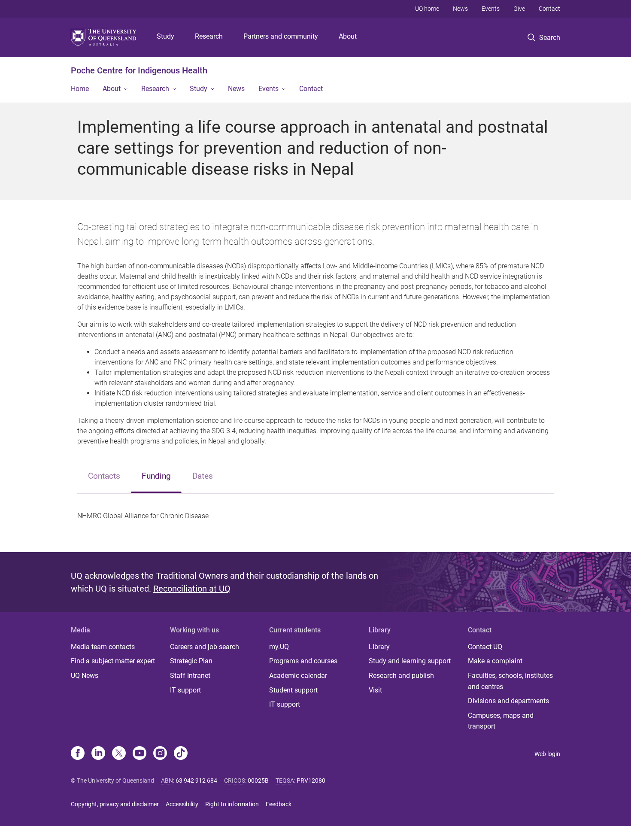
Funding (156, 476)
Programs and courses (303, 661)
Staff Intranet (190, 675)
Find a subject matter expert (113, 661)
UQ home (427, 8)
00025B (258, 780)
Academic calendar (298, 675)
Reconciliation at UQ (192, 588)
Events (491, 8)
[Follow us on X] (119, 754)
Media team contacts (103, 647)
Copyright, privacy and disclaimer (115, 804)
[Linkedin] (98, 754)
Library (379, 647)
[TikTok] (181, 754)
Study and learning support (410, 661)
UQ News (84, 675)
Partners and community (280, 36)
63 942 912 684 (196, 780)
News (460, 8)
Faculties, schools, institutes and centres (510, 681)
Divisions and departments (508, 701)
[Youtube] (139, 754)
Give (519, 8)
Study (165, 36)
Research (209, 36)
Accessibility (182, 804)
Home (80, 89)
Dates (202, 476)
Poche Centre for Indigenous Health (139, 70)
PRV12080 (311, 780)
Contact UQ (485, 647)
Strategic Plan (191, 661)
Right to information (232, 804)
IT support (185, 690)
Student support (293, 690)
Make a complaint (495, 661)
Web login (547, 753)
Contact (549, 8)
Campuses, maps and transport (501, 721)
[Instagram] (160, 754)
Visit (375, 690)
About (348, 36)
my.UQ (279, 647)
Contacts (104, 476)
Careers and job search (204, 647)
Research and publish (401, 675)
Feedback (278, 804)
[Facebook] (78, 754)
